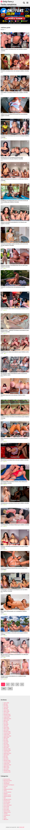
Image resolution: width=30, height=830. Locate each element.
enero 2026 (6, 712)
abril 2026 (5, 708)
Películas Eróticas (7, 799)
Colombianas (6, 783)
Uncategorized (6, 815)
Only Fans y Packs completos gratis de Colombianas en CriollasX (8, 2)
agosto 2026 (6, 702)
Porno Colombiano (7, 805)
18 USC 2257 (21, 827)
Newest (2, 29)
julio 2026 (5, 704)
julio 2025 (5, 721)
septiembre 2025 (7, 718)
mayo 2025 (5, 724)
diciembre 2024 (6, 731)
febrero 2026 (6, 711)
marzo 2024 (6, 744)
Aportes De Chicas (7, 780)
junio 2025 (5, 723)
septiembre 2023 (7, 753)
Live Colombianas (7, 792)
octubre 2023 (6, 751)
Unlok (4, 816)
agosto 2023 (6, 754)
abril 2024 (5, 743)
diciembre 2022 (6, 760)
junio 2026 (5, 705)
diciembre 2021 (6, 770)
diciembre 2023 (6, 749)
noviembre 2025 (7, 715)
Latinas (5, 790)
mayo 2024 (5, 741)
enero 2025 (6, 730)
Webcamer (5, 819)
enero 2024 (6, 747)
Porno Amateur (6, 802)
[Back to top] (27, 827)
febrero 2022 (6, 767)
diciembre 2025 (6, 714)
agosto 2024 (6, 737)
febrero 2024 (6, 746)
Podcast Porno (6, 800)
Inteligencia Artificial (7, 789)
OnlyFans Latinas (7, 795)
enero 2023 (6, 759)
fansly (4, 787)
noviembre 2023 (7, 750)
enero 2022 (6, 769)
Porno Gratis (6, 808)
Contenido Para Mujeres (8, 784)
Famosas (5, 786)
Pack (4, 797)
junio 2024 (5, 740)
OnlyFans (5, 793)
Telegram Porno (7, 812)
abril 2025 (5, 725)
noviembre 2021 (7, 772)
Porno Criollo (6, 806)
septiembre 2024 (7, 736)
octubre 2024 (6, 734)
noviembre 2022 (7, 762)
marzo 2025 (6, 727)
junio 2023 (5, 757)
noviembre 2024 (7, 733)
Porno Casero (6, 803)
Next (4, 688)
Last (10, 688)
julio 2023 (5, 756)
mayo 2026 (5, 707)
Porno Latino (6, 809)
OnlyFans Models (7, 796)
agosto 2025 (6, 720)
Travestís (5, 813)
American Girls (6, 779)
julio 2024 (5, 738)
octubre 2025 (6, 717)
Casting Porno (6, 782)
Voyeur (5, 818)
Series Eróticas (6, 810)
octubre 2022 (6, 763)
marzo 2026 (6, 710)
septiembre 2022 (7, 764)
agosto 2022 (6, 766)
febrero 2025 (6, 728)
